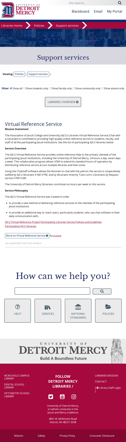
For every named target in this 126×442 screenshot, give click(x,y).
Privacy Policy (67, 435)
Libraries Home (11, 25)
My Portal (114, 11)
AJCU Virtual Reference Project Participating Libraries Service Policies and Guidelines (53, 222)
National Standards (78, 315)
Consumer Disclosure (102, 435)
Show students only (36, 88)
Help (17, 314)
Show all (17, 88)
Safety (41, 435)
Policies (39, 25)
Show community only (87, 88)
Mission (18, 435)
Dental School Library (14, 386)
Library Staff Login (110, 387)
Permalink (56, 235)
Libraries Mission (106, 375)
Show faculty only (61, 88)
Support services (67, 25)
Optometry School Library (17, 395)
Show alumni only (113, 88)
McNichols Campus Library (17, 377)
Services (48, 314)
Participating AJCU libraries (20, 226)
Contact (101, 381)
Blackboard (80, 11)
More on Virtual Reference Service (26, 235)
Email (98, 11)
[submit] (120, 2)
